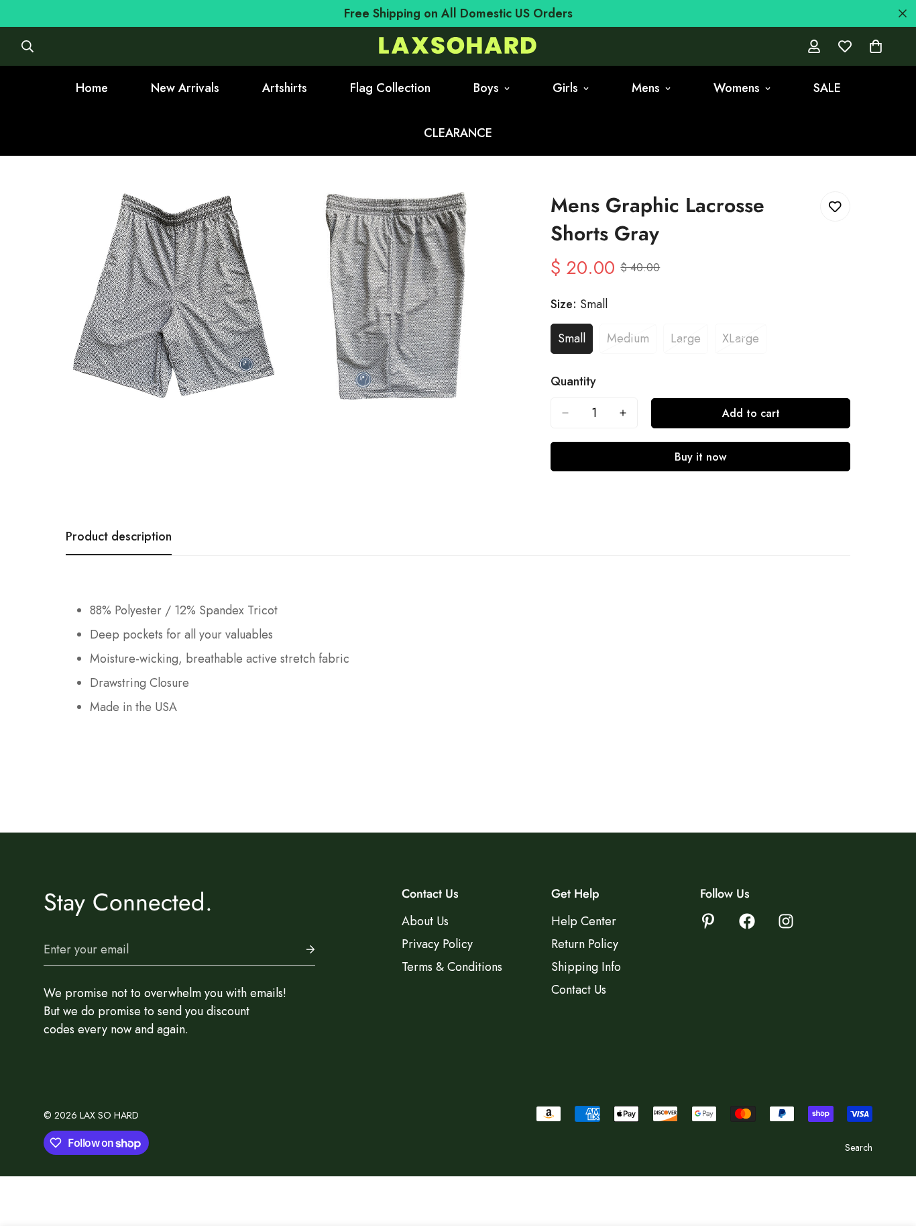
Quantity (573, 381)
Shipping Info (586, 967)
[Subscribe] (299, 949)
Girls (565, 88)
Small (575, 342)
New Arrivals (185, 88)
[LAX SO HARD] (457, 46)
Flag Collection (390, 88)
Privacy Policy (437, 944)
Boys (486, 88)
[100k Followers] (786, 921)
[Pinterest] (708, 921)
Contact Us (578, 989)
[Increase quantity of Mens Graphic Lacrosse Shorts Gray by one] (623, 413)
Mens (646, 88)
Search (858, 1147)
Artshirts (284, 88)
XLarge (744, 342)
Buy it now (700, 457)
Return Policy (584, 944)
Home (92, 88)
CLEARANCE (458, 133)
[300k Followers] (747, 921)
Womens (736, 88)
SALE (827, 88)
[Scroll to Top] (889, 1152)
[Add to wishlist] (835, 206)
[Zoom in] (256, 216)
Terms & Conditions (452, 967)
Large (689, 342)
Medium (631, 342)
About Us (425, 921)
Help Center (583, 921)
